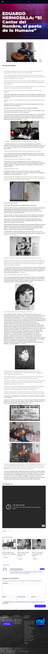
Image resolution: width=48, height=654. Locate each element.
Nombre (4, 596)
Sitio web (33, 596)
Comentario (5, 583)
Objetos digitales (17, 619)
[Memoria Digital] (2, 2)
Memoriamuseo (17, 623)
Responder (42, 569)
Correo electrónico (21, 596)
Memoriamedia (17, 622)
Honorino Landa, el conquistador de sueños (37, 554)
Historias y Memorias (18, 620)
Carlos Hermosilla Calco (16, 569)
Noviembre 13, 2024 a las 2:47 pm (16, 570)
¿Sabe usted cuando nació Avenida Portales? (23, 554)
